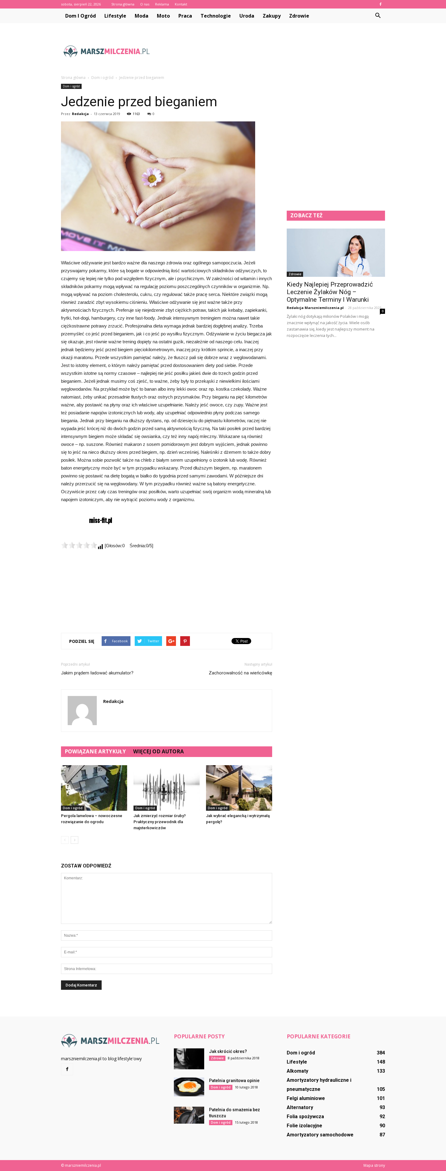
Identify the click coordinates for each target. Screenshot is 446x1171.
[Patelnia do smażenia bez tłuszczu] (189, 1115)
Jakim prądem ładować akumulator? (97, 673)
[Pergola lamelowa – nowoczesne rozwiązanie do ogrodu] (94, 788)
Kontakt (181, 4)
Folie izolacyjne (304, 1126)
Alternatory (300, 1107)
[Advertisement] (274, 51)
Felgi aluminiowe (306, 1098)
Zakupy (272, 15)
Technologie (216, 15)
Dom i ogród (80, 15)
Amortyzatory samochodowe (320, 1135)
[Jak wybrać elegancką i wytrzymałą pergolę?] (239, 788)
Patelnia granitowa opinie (234, 1080)
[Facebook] (380, 4)
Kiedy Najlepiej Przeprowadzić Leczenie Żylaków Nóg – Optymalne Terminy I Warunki (330, 292)
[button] (377, 15)
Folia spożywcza (305, 1116)
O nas (144, 4)
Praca (185, 15)
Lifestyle (115, 15)
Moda (141, 15)
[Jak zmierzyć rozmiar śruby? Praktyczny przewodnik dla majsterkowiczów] (166, 788)
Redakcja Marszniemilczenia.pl (315, 307)
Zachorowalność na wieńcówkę (240, 673)
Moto (163, 15)
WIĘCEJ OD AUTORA (158, 751)
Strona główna (122, 4)
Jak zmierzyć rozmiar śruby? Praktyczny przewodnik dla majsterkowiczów (159, 821)
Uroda (246, 15)
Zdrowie (299, 15)
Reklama (162, 4)
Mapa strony (374, 1165)
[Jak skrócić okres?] (189, 1058)
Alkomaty (297, 1071)
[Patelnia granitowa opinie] (189, 1087)
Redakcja (80, 113)
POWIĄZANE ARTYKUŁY (95, 751)
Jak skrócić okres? (228, 1051)
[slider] (79, 545)
